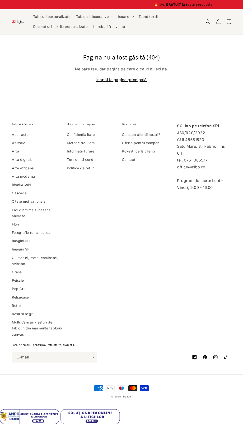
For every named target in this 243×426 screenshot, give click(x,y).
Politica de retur (80, 168)
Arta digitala (22, 159)
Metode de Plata (81, 143)
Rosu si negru (23, 314)
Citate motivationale (29, 201)
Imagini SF (20, 249)
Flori (15, 224)
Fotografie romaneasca (31, 232)
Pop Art (18, 289)
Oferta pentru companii (141, 143)
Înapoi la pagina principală (121, 79)
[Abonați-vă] (92, 357)
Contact (128, 159)
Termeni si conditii (82, 159)
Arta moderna (23, 176)
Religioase (20, 297)
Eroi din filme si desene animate (31, 213)
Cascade (19, 193)
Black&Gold (21, 185)
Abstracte (20, 134)
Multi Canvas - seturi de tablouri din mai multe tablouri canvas (37, 328)
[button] (94, 17)
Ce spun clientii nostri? (141, 134)
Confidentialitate (81, 134)
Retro (16, 306)
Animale (18, 143)
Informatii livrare (80, 151)
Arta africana (23, 168)
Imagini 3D (21, 241)
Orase (17, 272)
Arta (15, 151)
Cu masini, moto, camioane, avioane (35, 261)
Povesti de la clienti (138, 151)
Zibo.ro (127, 396)
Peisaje (18, 280)
